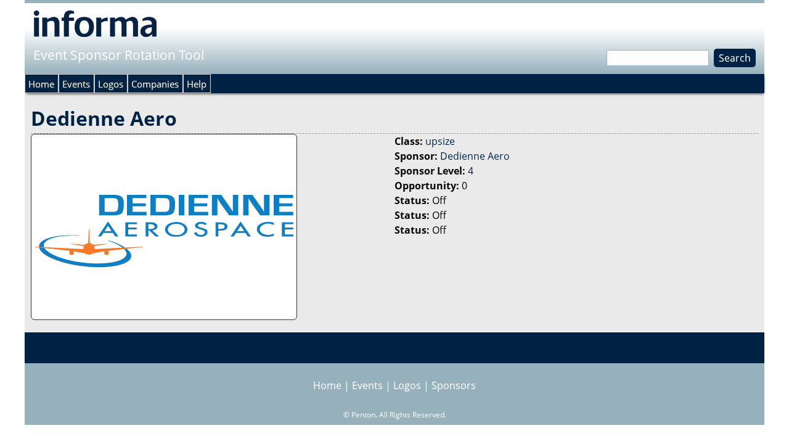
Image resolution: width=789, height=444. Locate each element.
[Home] (95, 23)
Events (76, 84)
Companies (155, 84)
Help (196, 84)
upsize (440, 141)
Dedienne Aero (475, 156)
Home (41, 84)
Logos (110, 84)
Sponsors (453, 385)
